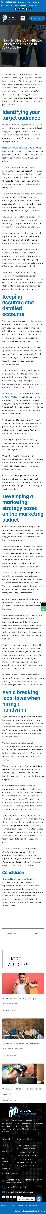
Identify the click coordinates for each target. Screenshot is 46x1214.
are (21, 899)
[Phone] (43, 609)
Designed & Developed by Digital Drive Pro (30, 1211)
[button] (23, 18)
